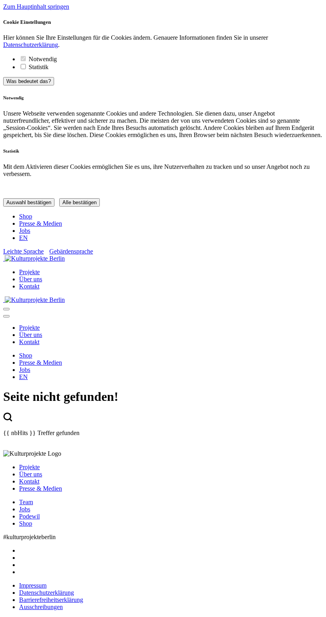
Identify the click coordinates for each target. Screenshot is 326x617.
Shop (25, 216)
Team (26, 502)
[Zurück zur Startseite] (163, 258)
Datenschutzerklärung (30, 44)
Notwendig (43, 59)
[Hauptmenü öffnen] (6, 309)
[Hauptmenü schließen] (6, 316)
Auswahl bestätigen (28, 202)
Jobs (24, 230)
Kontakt (29, 286)
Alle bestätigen (79, 202)
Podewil (29, 516)
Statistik (39, 67)
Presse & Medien (40, 223)
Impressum (33, 585)
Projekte (29, 272)
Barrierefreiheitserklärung (51, 599)
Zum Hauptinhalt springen (36, 6)
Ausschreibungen (41, 606)
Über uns (30, 279)
